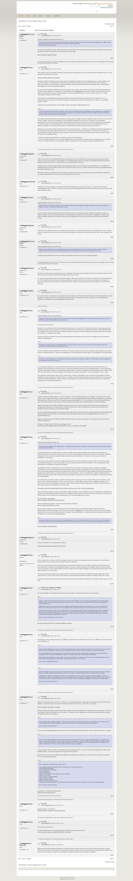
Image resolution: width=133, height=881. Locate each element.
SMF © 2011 (66, 877)
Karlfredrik (31, 182)
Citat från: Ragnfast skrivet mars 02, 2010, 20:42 (49, 246)
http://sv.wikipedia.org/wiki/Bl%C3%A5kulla (48, 661)
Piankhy (30, 291)
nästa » (113, 23)
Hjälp (28, 16)
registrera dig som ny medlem (105, 3)
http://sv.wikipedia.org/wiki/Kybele (46, 498)
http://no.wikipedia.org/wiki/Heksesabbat (48, 681)
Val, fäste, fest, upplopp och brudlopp (51, 587)
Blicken (30, 555)
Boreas (30, 67)
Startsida (20, 16)
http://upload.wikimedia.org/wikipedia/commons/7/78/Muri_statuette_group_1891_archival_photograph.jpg (66, 488)
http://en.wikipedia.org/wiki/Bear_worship (48, 505)
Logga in (48, 16)
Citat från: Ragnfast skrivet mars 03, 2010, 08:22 (49, 315)
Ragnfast (31, 154)
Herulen (30, 197)
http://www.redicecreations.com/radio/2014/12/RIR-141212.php (54, 832)
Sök (34, 16)
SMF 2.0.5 (62, 877)
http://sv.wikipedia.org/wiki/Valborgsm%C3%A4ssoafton (51, 617)
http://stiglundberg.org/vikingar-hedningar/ (49, 77)
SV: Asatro (44, 34)
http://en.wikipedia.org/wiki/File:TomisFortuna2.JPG (51, 500)
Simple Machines (71, 877)
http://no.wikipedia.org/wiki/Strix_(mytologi (49, 707)
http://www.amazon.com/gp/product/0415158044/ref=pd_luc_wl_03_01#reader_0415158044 (62, 425)
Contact (41, 16)
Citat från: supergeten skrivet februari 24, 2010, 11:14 (50, 39)
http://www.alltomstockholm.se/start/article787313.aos (52, 546)
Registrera (57, 16)
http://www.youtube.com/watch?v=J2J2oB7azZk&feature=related (54, 623)
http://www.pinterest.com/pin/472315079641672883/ (51, 810)
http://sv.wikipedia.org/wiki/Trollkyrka (47, 55)
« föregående (108, 23)
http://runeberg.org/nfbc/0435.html (46, 792)
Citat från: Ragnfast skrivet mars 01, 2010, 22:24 (49, 202)
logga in (92, 3)
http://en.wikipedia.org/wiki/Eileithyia (47, 526)
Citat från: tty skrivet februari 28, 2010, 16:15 (48, 442)
